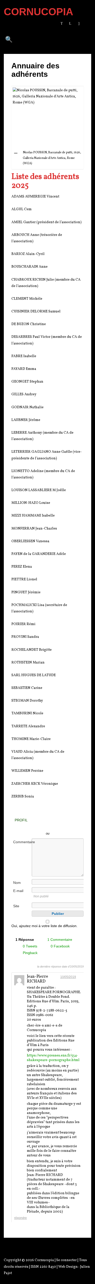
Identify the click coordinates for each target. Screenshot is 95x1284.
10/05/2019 (68, 977)
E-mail (18, 891)
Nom (17, 883)
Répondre (20, 1218)
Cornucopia (44, 1260)
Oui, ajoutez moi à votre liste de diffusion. (44, 926)
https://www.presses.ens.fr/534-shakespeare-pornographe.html (53, 1058)
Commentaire (22, 842)
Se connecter (66, 1260)
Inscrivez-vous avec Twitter (34, 826)
